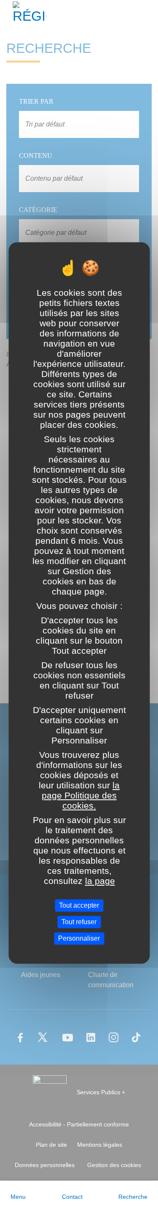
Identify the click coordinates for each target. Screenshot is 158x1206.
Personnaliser (79, 938)
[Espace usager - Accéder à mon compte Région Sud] (146, 14)
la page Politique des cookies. (81, 795)
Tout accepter (79, 905)
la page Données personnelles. (79, 886)
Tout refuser (79, 921)
